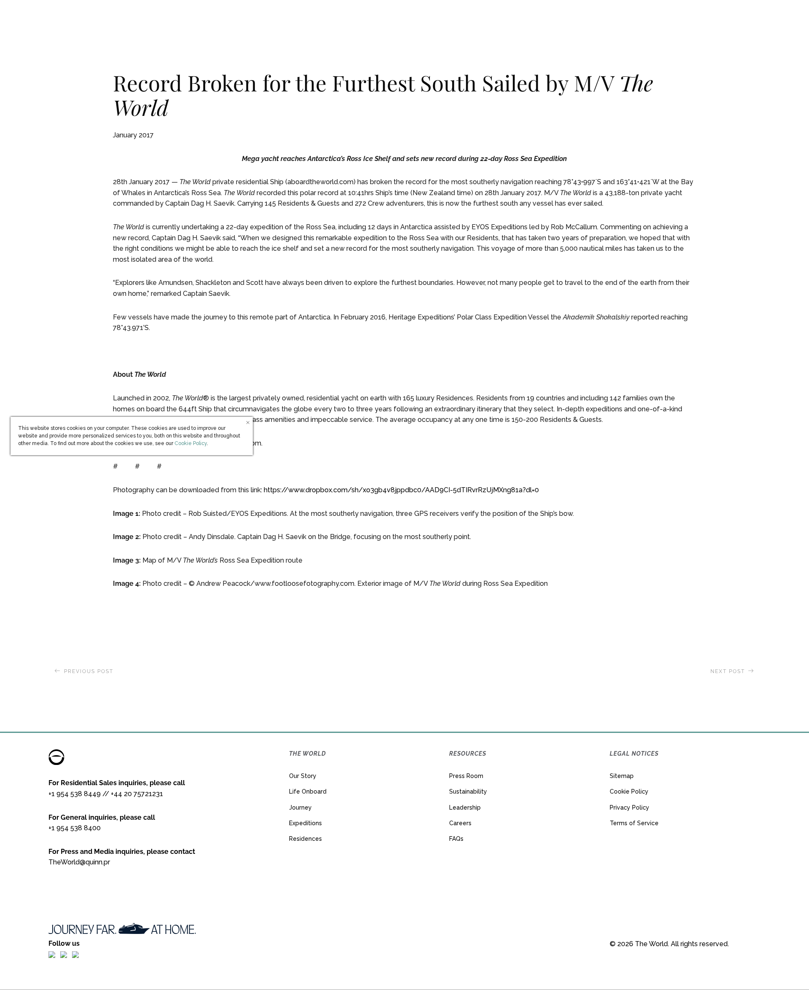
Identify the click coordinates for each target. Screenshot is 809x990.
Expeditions (305, 823)
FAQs (456, 838)
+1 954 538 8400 (74, 828)
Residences (305, 838)
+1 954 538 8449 (74, 794)
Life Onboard (308, 791)
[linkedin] (75, 954)
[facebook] (51, 954)
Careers (460, 823)
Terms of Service (634, 823)
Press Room (466, 776)
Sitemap (622, 776)
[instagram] (63, 954)
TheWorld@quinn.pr (79, 862)
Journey (300, 807)
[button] (730, 19)
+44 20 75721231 (137, 794)
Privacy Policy (629, 807)
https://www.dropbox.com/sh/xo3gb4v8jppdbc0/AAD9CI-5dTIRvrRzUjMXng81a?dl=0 (401, 490)
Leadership (465, 807)
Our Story (302, 776)
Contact (767, 19)
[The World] (404, 19)
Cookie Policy (629, 791)
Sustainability (468, 791)
